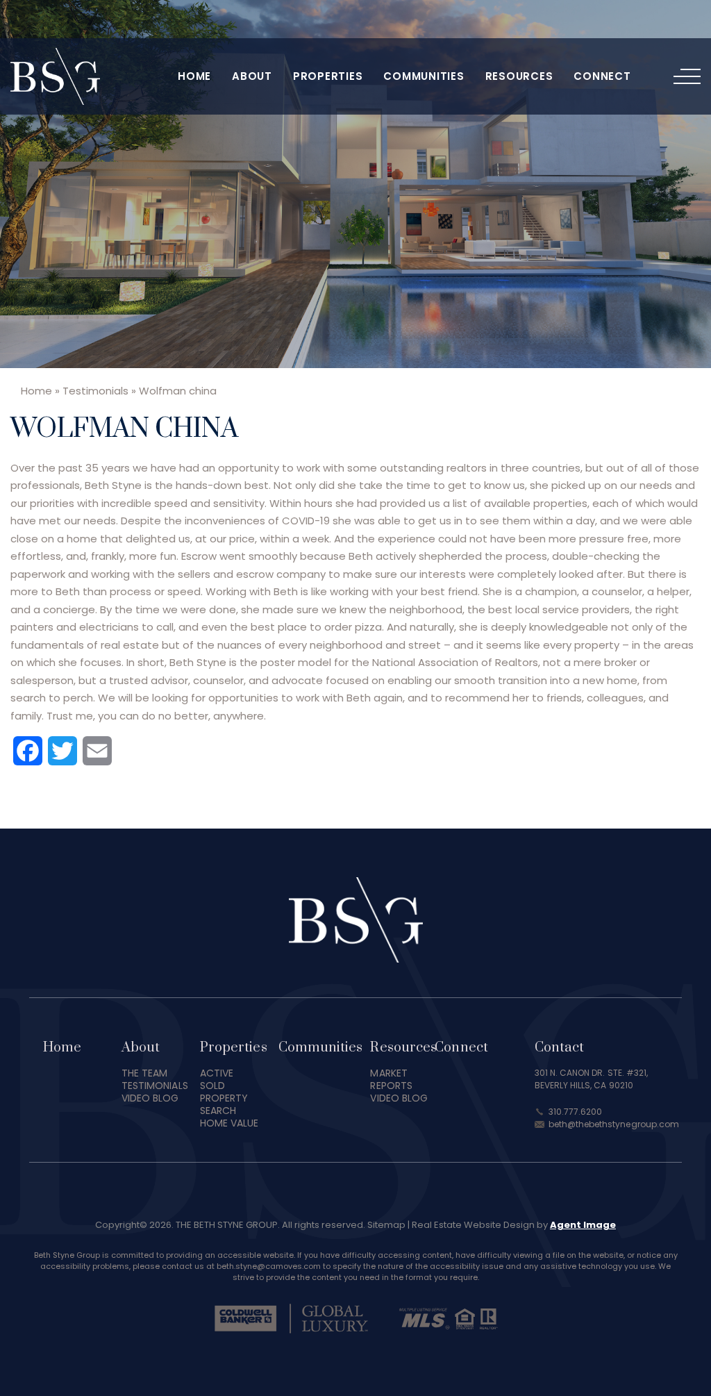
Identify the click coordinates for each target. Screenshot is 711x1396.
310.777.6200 (576, 1111)
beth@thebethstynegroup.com (614, 1124)
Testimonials (155, 1085)
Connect (602, 76)
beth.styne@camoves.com (269, 1266)
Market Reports (391, 1079)
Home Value (229, 1123)
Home (194, 76)
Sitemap (386, 1224)
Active (216, 1073)
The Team (145, 1073)
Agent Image (583, 1224)
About (252, 76)
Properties (328, 76)
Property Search (224, 1104)
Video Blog (150, 1098)
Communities (423, 76)
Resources (519, 76)
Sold (212, 1085)
